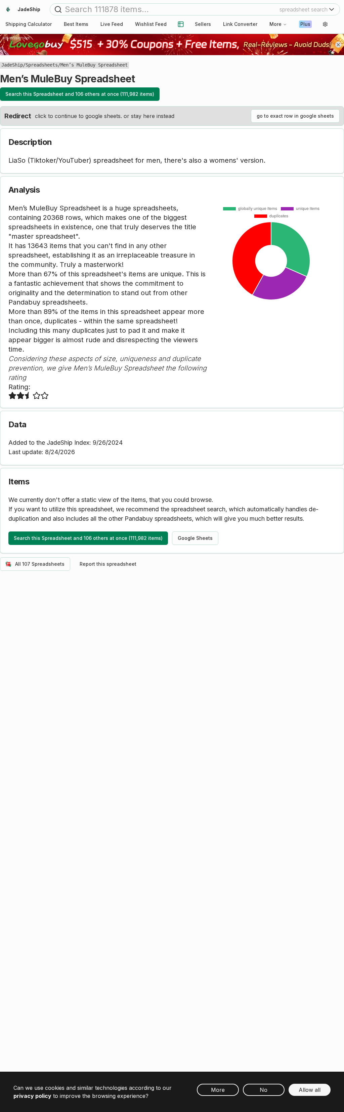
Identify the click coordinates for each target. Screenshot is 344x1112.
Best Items (76, 24)
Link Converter (240, 24)
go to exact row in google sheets (295, 116)
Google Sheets (195, 538)
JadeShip (12, 65)
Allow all (309, 1089)
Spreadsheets (42, 65)
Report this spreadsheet (108, 564)
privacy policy (32, 1096)
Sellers (203, 24)
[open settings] (325, 24)
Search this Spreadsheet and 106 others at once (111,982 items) (79, 94)
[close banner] (338, 45)
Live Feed (111, 24)
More (275, 24)
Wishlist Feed (151, 24)
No (263, 1089)
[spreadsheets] (180, 24)
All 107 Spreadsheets (39, 564)
